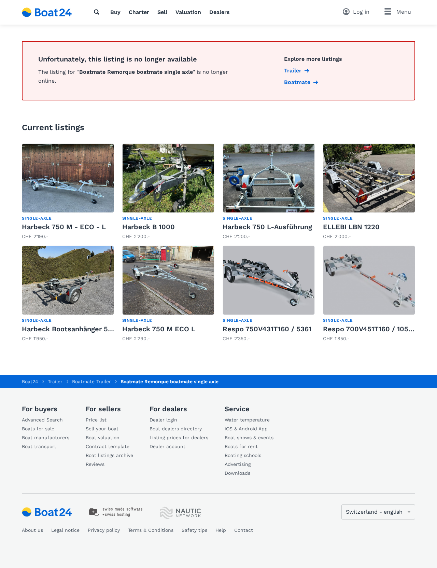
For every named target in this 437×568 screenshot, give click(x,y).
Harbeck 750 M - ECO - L (64, 227)
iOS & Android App (246, 428)
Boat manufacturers (45, 437)
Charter (139, 12)
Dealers (219, 12)
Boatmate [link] (297, 82)
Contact (243, 530)
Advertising (238, 464)
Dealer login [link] (163, 419)
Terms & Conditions (150, 530)
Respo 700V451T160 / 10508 (370, 329)
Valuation (188, 12)
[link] (68, 191)
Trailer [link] (292, 70)
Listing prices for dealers (179, 437)
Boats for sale (38, 428)
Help (220, 530)
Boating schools (243, 455)
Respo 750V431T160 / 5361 (267, 329)
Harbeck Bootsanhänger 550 (69, 329)
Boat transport (39, 446)
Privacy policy (104, 530)
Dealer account (167, 446)
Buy (115, 12)
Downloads (237, 473)
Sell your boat (102, 428)
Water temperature (247, 419)
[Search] (98, 12)
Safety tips (194, 530)
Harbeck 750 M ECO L (158, 329)
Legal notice (65, 530)
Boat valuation (102, 437)
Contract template (107, 446)
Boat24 (30, 381)
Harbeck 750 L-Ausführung (267, 227)
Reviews (95, 464)
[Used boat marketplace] (47, 12)
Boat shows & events (249, 437)
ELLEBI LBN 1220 (351, 227)
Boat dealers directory (176, 428)
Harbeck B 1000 (148, 227)
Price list (96, 419)
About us (32, 530)
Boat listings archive (109, 455)
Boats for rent (241, 446)
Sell (162, 12)
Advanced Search (42, 419)
